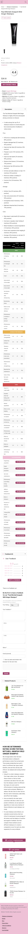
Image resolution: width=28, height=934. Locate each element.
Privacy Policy (5, 923)
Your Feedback (7, 609)
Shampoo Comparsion (7, 916)
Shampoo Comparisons (12, 6)
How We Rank (5, 930)
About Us (4, 927)
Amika (11, 859)
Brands (3, 918)
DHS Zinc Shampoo (16, 721)
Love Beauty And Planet (14, 868)
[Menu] (2, 2)
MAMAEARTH (12, 887)
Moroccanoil (12, 878)
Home (2, 6)
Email (7, 653)
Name (5, 647)
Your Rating (6, 605)
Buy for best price (9, 84)
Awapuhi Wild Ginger (11, 91)
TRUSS (11, 896)
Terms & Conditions (6, 925)
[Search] (25, 2)
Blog (3, 920)
